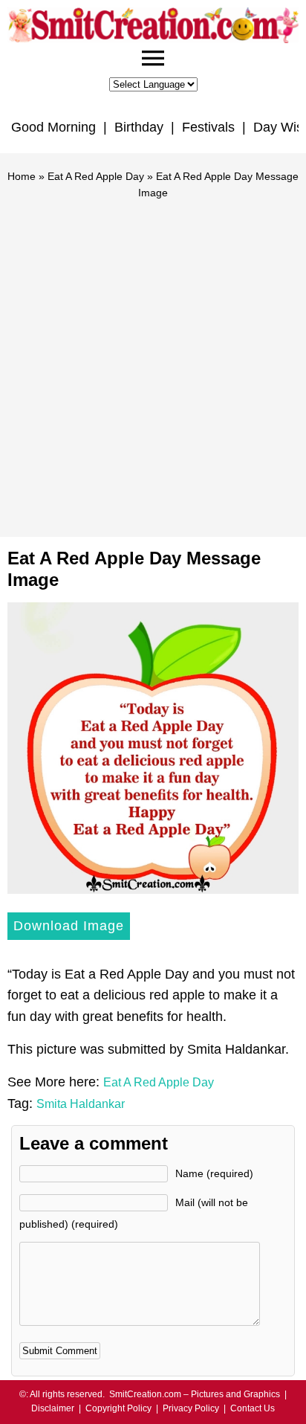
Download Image (68, 925)
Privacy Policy (191, 1408)
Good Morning (53, 127)
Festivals (208, 127)
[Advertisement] (153, 361)
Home (21, 176)
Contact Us (252, 1408)
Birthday (138, 127)
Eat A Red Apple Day (96, 176)
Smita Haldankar (80, 1104)
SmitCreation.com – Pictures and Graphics (194, 1394)
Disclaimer (52, 1408)
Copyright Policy (118, 1408)
